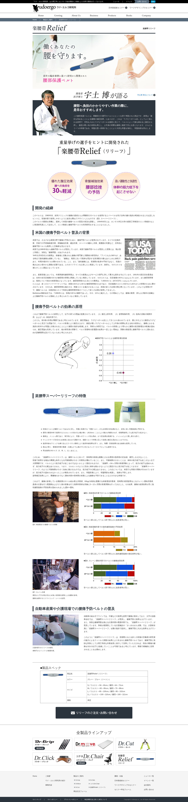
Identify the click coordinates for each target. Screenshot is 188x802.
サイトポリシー (52, 799)
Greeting (58, 15)
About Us (76, 15)
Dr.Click (92, 780)
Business (94, 15)
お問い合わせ (142, 1)
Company (146, 15)
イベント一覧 (149, 781)
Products (112, 15)
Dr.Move (78, 783)
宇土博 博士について (145, 95)
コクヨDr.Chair (94, 783)
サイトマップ (37, 799)
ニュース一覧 (149, 776)
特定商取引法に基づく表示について (96, 799)
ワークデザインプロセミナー (141, 8)
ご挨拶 (47, 776)
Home (41, 15)
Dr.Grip (77, 780)
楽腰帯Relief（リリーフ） (98, 787)
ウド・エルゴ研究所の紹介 (55, 781)
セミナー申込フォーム (122, 789)
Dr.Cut (77, 787)
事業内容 (48, 785)
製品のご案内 (47, 20)
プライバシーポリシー (71, 799)
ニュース (116, 1)
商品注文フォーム (80, 791)
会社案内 (147, 785)
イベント (129, 1)
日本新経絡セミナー (117, 8)
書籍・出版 (118, 776)
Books (129, 15)
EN (153, 2)
